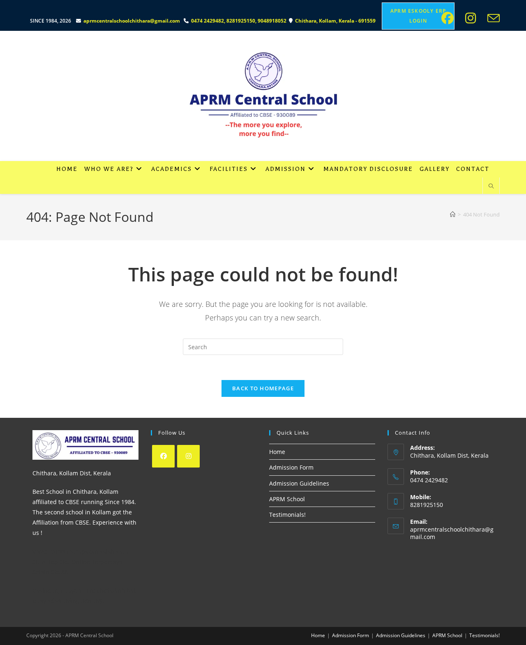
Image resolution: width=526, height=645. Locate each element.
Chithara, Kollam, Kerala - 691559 (336, 20)
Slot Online (75, 562)
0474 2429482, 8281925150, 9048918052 (240, 20)
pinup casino (28, 2)
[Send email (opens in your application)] (492, 18)
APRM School (287, 499)
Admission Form (291, 467)
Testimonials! (287, 514)
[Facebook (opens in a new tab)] (450, 18)
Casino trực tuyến (56, 590)
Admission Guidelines (299, 483)
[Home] (452, 214)
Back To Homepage (263, 388)
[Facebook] (163, 456)
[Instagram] (188, 456)
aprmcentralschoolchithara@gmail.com (131, 20)
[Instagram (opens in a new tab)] (473, 18)
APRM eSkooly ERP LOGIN (418, 15)
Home (277, 452)
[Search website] (491, 186)
